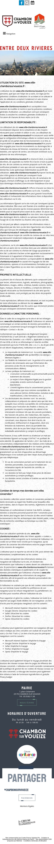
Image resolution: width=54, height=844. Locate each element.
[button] (27, 2)
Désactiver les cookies (38, 608)
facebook (27, 797)
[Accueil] (23, 21)
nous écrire (27, 702)
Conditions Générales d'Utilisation (35, 841)
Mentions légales (27, 806)
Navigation (10, 34)
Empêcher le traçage (37, 640)
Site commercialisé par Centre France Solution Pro (22, 838)
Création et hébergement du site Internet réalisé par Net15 (26, 838)
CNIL (19, 470)
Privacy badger (6, 677)
